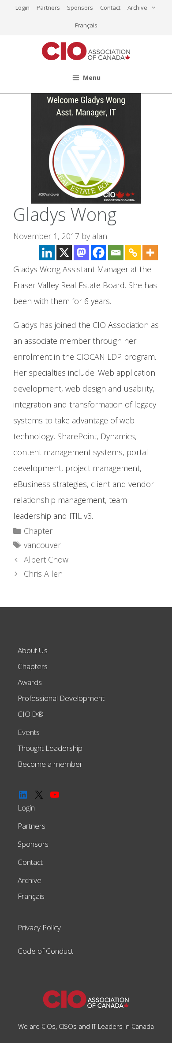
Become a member (50, 764)
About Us (33, 650)
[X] (64, 252)
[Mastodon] (81, 252)
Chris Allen (43, 573)
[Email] (115, 252)
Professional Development (61, 698)
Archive (137, 7)
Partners (48, 7)
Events (29, 732)
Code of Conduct (45, 951)
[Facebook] (98, 252)
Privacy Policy (39, 927)
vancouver (42, 545)
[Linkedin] (47, 252)
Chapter (38, 530)
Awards (30, 682)
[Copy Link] (133, 252)
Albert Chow (46, 559)
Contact (110, 7)
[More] (150, 252)
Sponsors (80, 7)
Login (22, 7)
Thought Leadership (50, 748)
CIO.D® (31, 714)
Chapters (33, 666)
